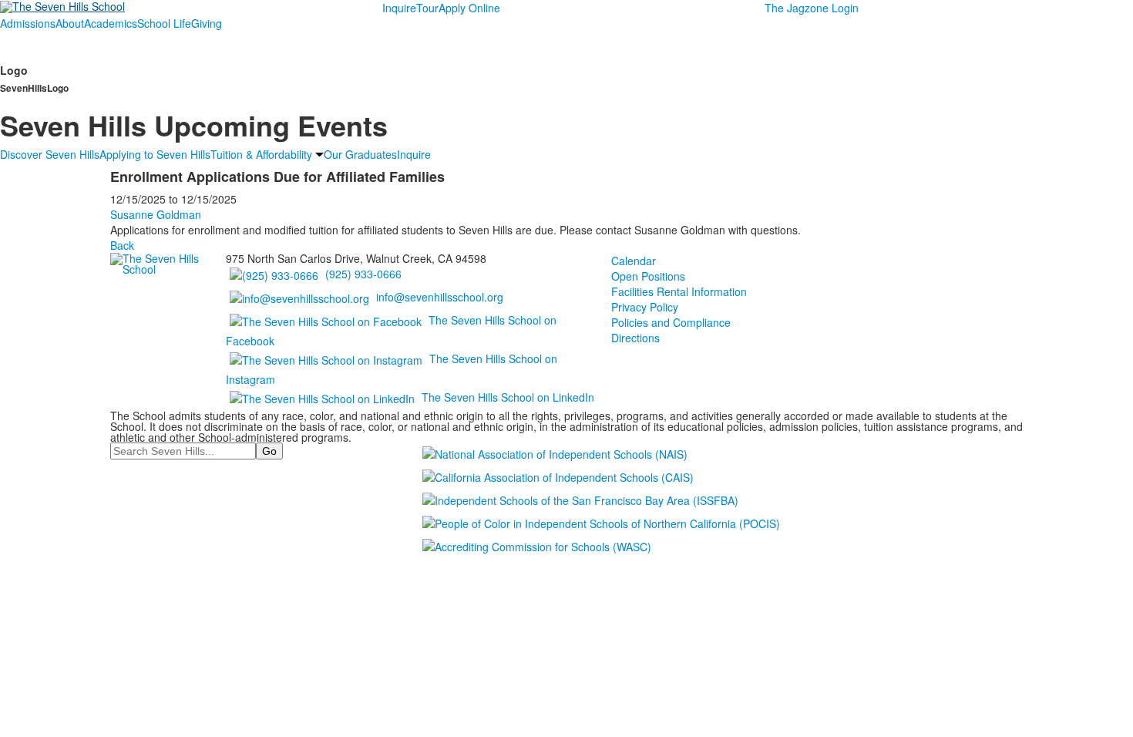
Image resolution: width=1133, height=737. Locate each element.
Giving (206, 23)
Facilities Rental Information (679, 291)
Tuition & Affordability (261, 154)
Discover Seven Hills (49, 154)
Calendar (633, 260)
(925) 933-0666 (363, 273)
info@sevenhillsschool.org (439, 297)
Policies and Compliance (671, 322)
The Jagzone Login (812, 7)
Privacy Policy (644, 307)
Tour (427, 7)
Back (122, 245)
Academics (110, 23)
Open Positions (648, 276)
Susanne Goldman (155, 214)
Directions (635, 337)
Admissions (27, 23)
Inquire (399, 7)
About (69, 23)
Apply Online (469, 7)
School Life (164, 23)
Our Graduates (360, 154)
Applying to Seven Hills (154, 154)
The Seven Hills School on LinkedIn (508, 397)
